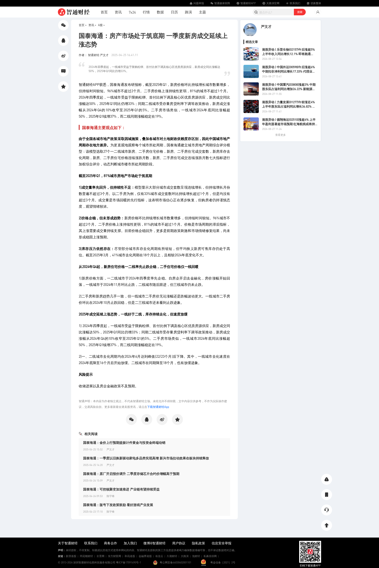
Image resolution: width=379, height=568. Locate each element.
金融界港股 (145, 556)
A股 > (101, 25)
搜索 (299, 12)
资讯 (118, 12)
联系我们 (90, 543)
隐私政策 (198, 543)
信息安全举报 (221, 543)
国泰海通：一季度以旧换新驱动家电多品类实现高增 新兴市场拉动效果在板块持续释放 (146, 458)
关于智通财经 (68, 543)
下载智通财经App (158, 407)
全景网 (100, 556)
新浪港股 (71, 556)
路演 (188, 12)
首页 (104, 12)
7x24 (132, 12)
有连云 (159, 556)
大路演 (185, 556)
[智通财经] (73, 12)
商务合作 (110, 543)
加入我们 (130, 543)
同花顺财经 (86, 556)
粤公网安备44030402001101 (175, 562)
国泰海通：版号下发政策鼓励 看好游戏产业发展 (118, 505)
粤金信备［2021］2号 (222, 562)
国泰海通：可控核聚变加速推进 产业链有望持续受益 (121, 489)
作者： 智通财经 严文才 (94, 55)
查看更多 (280, 134)
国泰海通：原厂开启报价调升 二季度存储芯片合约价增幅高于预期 (131, 473)
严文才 (266, 26)
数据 (160, 12)
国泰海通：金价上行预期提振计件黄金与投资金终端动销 (124, 442)
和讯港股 (130, 556)
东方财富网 (114, 556)
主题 (202, 12)
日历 (174, 12)
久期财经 (172, 556)
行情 (146, 12)
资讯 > (92, 25)
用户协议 (178, 543)
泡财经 (196, 556)
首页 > (83, 25)
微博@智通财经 (154, 543)
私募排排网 (210, 556)
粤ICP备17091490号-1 (128, 562)
